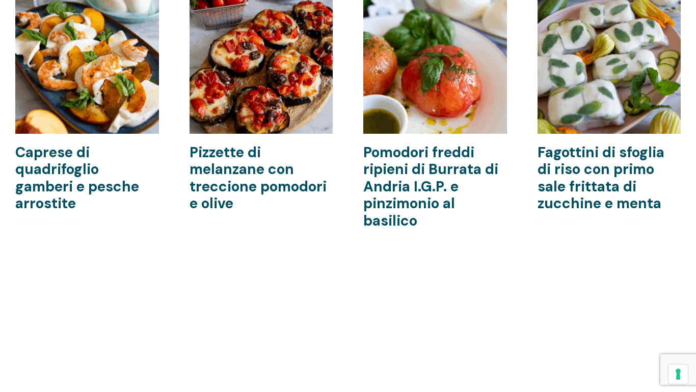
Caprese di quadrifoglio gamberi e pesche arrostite (77, 178)
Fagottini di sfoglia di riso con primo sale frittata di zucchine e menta (601, 178)
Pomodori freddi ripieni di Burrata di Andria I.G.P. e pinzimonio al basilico (430, 186)
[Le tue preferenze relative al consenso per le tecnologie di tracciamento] (678, 374)
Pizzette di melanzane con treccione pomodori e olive (258, 178)
